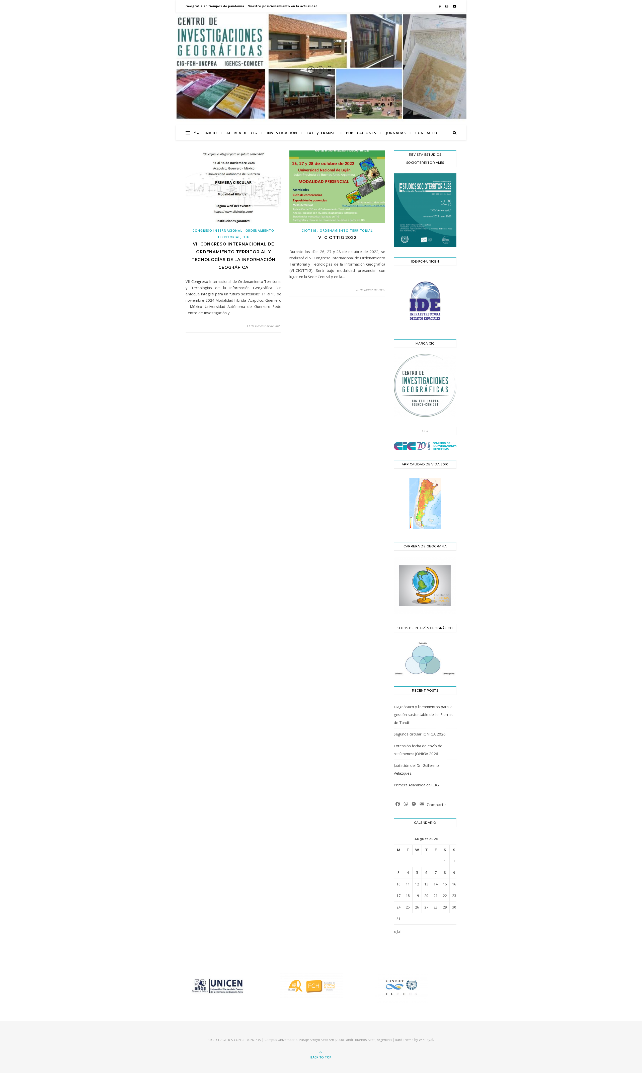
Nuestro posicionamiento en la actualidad (282, 6)
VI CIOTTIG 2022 (337, 237)
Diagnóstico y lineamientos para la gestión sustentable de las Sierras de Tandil (423, 714)
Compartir (436, 804)
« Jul (397, 931)
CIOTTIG (309, 230)
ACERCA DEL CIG (241, 132)
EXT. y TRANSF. (322, 132)
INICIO (211, 132)
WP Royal (426, 1039)
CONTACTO (426, 132)
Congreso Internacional (217, 230)
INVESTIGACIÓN (282, 132)
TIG (246, 237)
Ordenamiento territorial (346, 230)
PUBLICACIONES (361, 132)
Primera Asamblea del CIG (416, 784)
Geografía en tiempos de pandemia (215, 6)
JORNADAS (396, 132)
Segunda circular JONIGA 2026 (420, 733)
